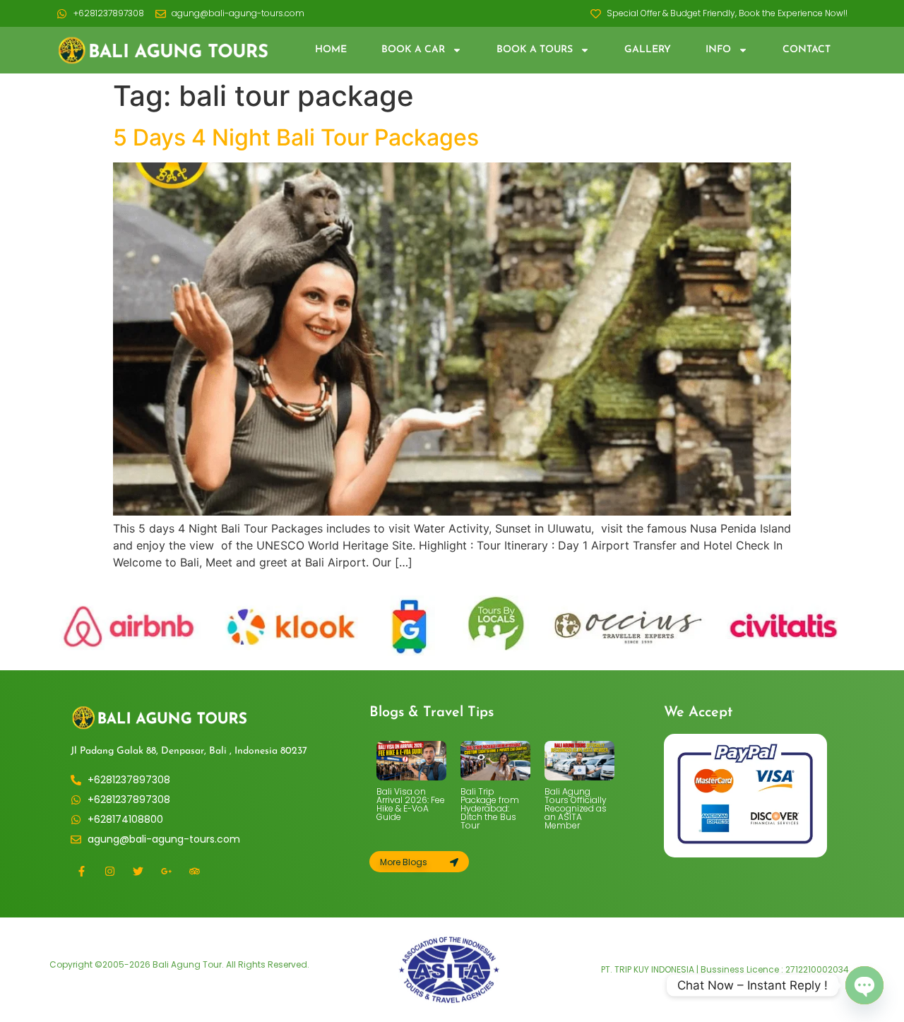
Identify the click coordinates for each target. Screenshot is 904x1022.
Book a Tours (534, 49)
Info (718, 49)
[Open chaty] (864, 985)
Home (331, 49)
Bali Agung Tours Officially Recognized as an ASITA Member (576, 808)
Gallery (647, 49)
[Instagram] (109, 871)
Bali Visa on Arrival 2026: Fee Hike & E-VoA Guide (410, 804)
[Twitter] (137, 871)
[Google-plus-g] (166, 871)
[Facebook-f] (81, 871)
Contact (807, 49)
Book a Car (413, 49)
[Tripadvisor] (194, 871)
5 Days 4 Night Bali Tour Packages (296, 137)
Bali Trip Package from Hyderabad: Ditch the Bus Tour (489, 808)
